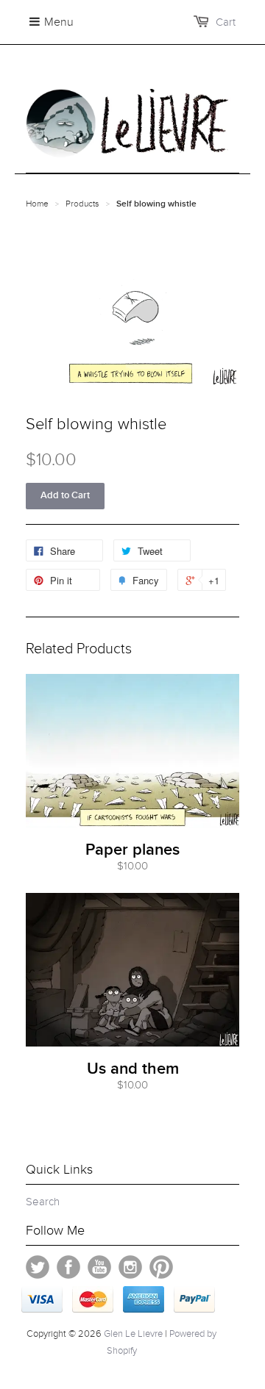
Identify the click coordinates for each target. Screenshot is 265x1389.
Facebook (68, 1267)
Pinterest (161, 1267)
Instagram (130, 1267)
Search (43, 1201)
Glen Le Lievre (133, 1334)
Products (82, 203)
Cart (226, 22)
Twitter (37, 1267)
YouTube (99, 1267)
